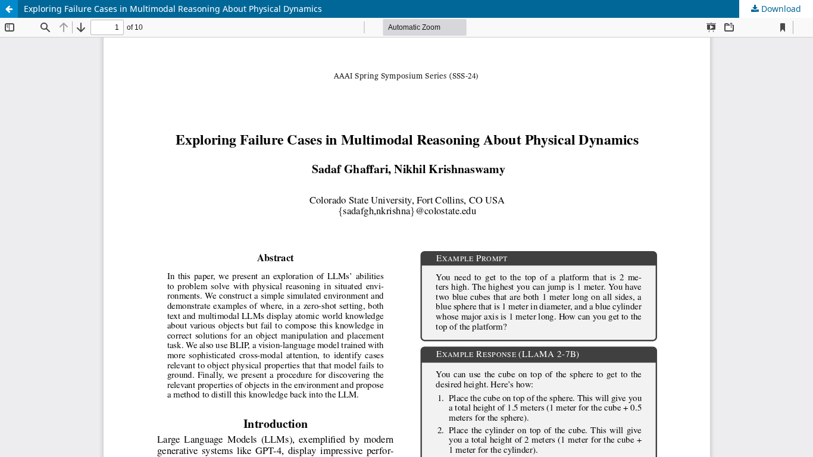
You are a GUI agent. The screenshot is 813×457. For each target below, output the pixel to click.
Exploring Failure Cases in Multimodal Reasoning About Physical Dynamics (173, 8)
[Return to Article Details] (9, 9)
